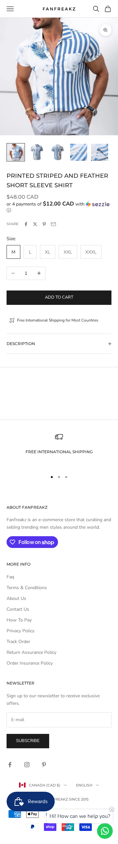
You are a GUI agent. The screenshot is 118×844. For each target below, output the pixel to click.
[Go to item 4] (78, 152)
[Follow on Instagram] (27, 764)
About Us (16, 598)
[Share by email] (53, 224)
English (84, 785)
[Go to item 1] (16, 152)
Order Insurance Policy (30, 663)
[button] (59, 207)
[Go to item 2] (37, 152)
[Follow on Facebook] (10, 764)
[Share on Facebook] (26, 224)
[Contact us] (105, 831)
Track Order (18, 641)
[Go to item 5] (99, 152)
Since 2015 (78, 799)
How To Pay (19, 620)
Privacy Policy (20, 631)
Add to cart (59, 297)
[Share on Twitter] (35, 224)
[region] (59, 449)
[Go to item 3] (58, 152)
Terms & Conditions (27, 588)
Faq (10, 577)
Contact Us (18, 609)
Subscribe (28, 741)
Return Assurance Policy (31, 652)
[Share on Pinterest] (44, 224)
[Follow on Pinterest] (44, 764)
